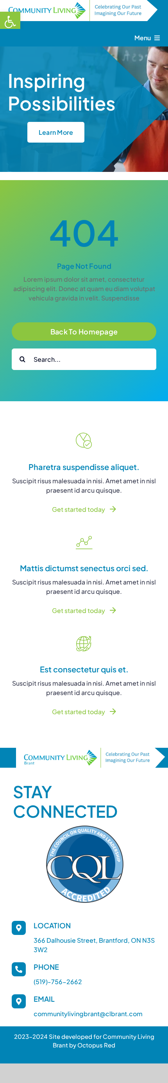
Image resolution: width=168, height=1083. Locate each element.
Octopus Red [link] (96, 1045)
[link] (10, 22)
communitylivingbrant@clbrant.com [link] (88, 1014)
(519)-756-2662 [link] (58, 982)
